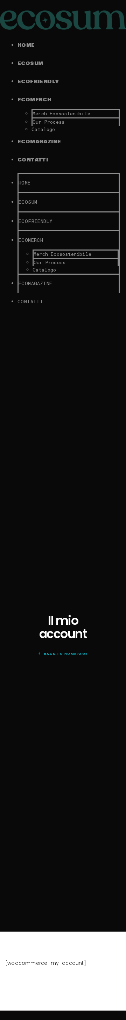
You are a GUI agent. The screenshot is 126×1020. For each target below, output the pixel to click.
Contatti (33, 160)
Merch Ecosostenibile (61, 113)
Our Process (48, 121)
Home (26, 45)
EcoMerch (34, 100)
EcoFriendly (38, 82)
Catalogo (43, 129)
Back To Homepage (65, 653)
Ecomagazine (39, 142)
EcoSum (30, 63)
